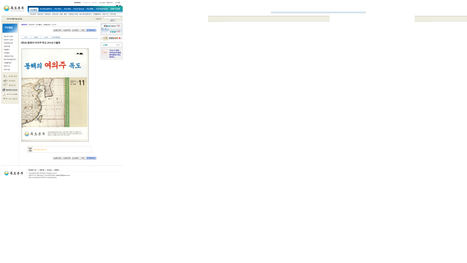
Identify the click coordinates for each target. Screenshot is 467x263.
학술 (61, 14)
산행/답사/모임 (73, 14)
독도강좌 (33, 14)
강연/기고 (105, 14)
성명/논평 (55, 14)
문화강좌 (48, 14)
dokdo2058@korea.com (63, 175)
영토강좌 (40, 14)
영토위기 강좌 (8, 40)
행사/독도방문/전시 (85, 14)
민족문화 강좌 (8, 43)
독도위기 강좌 (8, 36)
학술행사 (7, 49)
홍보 (65, 14)
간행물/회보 (97, 14)
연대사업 (113, 14)
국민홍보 (7, 53)
